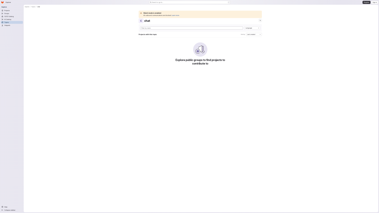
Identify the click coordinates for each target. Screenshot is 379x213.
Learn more (175, 15)
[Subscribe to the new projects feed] (260, 20)
